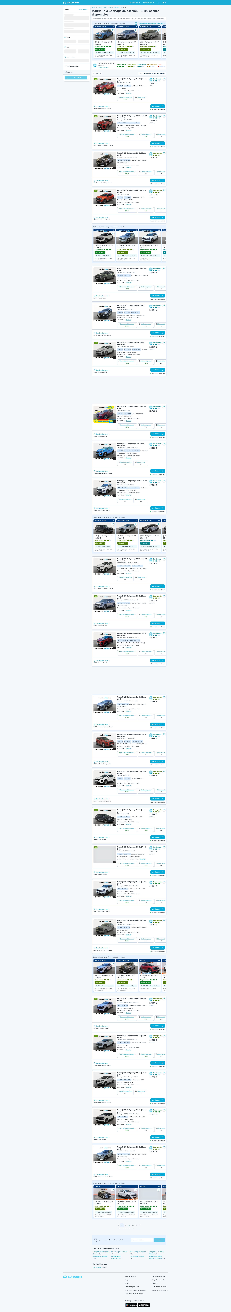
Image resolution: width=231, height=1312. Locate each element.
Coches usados (102, 7)
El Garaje (155, 1283)
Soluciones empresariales (160, 1290)
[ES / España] (164, 2)
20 (136, 1225)
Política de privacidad (132, 1287)
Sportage (116, 7)
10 (133, 1225)
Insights (127, 1283)
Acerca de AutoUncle (158, 1276)
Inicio (93, 7)
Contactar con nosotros (159, 1287)
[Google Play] (131, 1305)
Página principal (130, 1276)
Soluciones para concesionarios (135, 1290)
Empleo (127, 1280)
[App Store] (144, 1305)
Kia (110, 7)
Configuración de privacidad (134, 1293)
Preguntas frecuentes (158, 1280)
